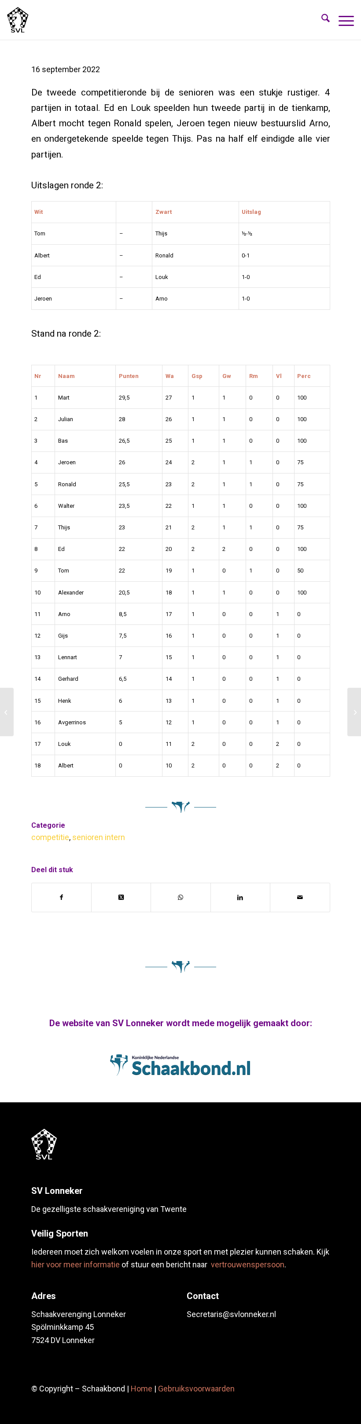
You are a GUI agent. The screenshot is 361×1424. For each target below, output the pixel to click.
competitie (50, 837)
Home (141, 1388)
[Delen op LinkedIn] (240, 897)
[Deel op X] (121, 897)
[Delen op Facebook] (61, 897)
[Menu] (342, 20)
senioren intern (98, 837)
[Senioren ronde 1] (7, 712)
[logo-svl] (17, 20)
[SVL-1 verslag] (354, 712)
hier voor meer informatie (75, 1264)
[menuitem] (321, 20)
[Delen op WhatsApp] (180, 897)
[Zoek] (321, 20)
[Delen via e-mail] (299, 897)
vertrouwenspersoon (247, 1264)
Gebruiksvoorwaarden (196, 1388)
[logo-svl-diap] (44, 1144)
